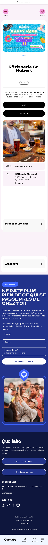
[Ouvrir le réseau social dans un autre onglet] (3, 505)
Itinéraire (19, 183)
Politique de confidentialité (24, 517)
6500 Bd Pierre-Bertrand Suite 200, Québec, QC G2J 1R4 (23, 488)
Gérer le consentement (24, 2)
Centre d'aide (24, 523)
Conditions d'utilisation (24, 520)
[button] (23, 55)
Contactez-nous (8, 493)
